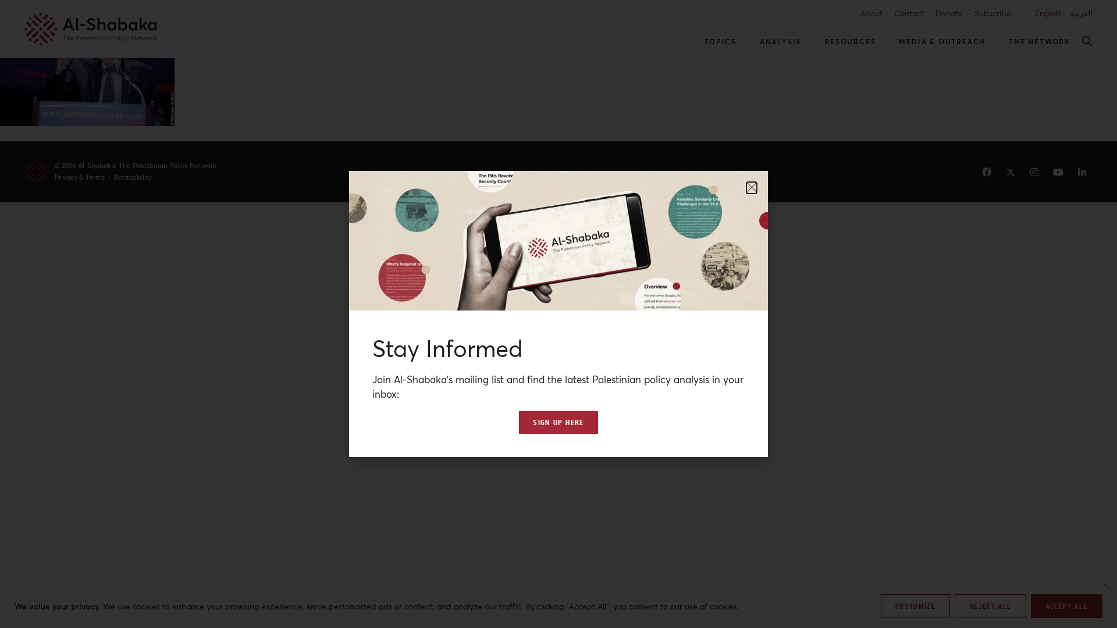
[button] (751, 188)
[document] (558, 314)
